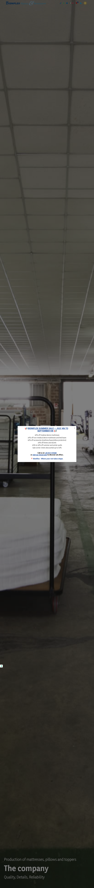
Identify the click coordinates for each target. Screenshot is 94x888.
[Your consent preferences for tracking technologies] (1, 666)
